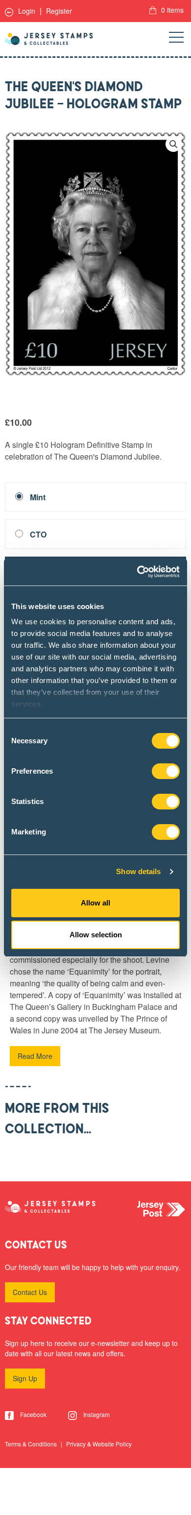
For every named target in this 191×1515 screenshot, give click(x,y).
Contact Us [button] (30, 1292)
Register (59, 11)
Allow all (95, 903)
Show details (138, 871)
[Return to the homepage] (49, 39)
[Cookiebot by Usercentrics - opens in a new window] (137, 571)
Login (25, 11)
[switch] (166, 771)
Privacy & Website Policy (99, 1444)
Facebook (33, 1414)
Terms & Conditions (31, 1444)
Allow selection (96, 934)
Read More (35, 1056)
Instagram (96, 1414)
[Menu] (176, 39)
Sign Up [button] (25, 1378)
